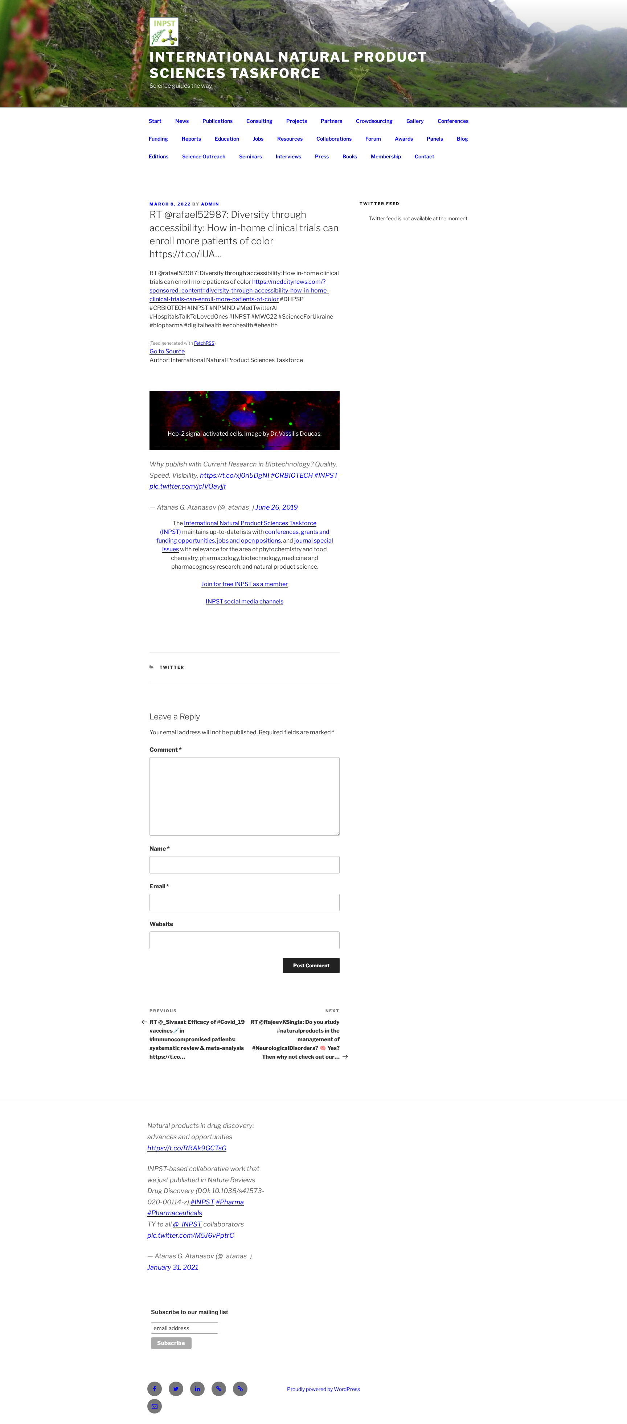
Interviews (288, 156)
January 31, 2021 (172, 1267)
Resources (290, 139)
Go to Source (167, 351)
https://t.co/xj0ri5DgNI (234, 475)
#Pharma (230, 1202)
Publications (217, 121)
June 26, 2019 (276, 507)
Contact (424, 156)
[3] (172, 444)
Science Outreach (203, 156)
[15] (263, 444)
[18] (286, 444)
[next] (330, 420)
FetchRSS (204, 343)
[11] (233, 444)
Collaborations (334, 139)
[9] (218, 444)
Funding (158, 139)
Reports (191, 139)
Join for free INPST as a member (244, 584)
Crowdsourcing (374, 121)
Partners (331, 121)
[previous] (159, 420)
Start (155, 121)
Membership (386, 156)
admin (210, 204)
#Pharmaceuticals (174, 1213)
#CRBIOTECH (292, 475)
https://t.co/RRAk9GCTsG (186, 1148)
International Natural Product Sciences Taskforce (288, 65)
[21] (309, 444)
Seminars (250, 156)
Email (159, 886)
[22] (317, 444)
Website (161, 924)
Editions (158, 156)
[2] (164, 444)
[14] (256, 444)
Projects (296, 121)
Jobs (258, 139)
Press (322, 156)
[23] (324, 444)
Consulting (259, 121)
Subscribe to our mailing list (189, 1312)
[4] (180, 444)
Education (227, 139)
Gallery (415, 121)
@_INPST (187, 1224)
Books (350, 156)
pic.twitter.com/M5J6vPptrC (190, 1235)
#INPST (326, 475)
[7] (202, 444)
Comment (165, 749)
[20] (301, 444)
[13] (248, 444)
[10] (225, 444)
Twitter (172, 667)
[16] (271, 444)
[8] (210, 444)
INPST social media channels (244, 601)
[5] (187, 444)
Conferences (453, 121)
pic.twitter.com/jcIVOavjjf (187, 486)
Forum (373, 139)
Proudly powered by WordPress (323, 1389)
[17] (279, 444)
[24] (332, 444)
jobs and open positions (249, 540)
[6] (195, 444)
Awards (404, 139)
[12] (240, 444)
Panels (435, 139)
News (182, 121)
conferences (282, 531)
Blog (462, 139)
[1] (157, 444)
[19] (294, 444)
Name (159, 848)
